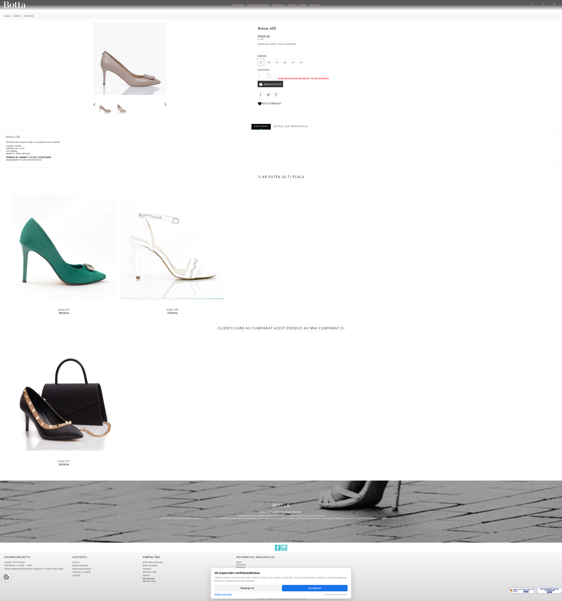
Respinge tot (247, 588)
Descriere (261, 126)
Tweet (268, 94)
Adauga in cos (272, 84)
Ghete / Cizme (297, 5)
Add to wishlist (269, 103)
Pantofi (238, 5)
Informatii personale (153, 562)
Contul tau (151, 557)
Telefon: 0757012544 (14, 562)
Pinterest (276, 94)
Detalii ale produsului (291, 126)
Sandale (278, 5)
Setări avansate (223, 594)
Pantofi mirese (258, 5)
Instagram (284, 548)
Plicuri (315, 5)
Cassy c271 (64, 461)
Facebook (278, 548)
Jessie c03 (64, 309)
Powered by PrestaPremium (336, 594)
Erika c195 (172, 309)
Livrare (75, 562)
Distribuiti (260, 94)
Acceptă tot (314, 588)
